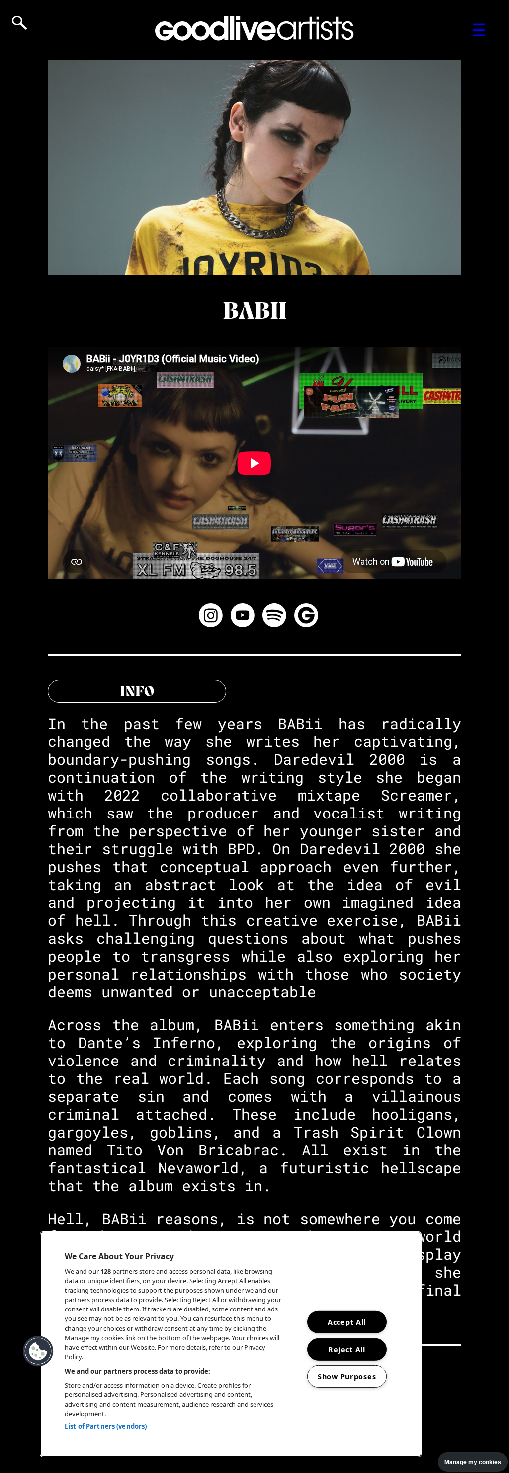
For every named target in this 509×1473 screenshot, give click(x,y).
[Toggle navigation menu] (479, 29)
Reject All (346, 1349)
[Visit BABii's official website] (306, 616)
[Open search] (19, 23)
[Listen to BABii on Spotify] (274, 616)
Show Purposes (347, 1376)
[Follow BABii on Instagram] (211, 616)
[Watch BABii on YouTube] (242, 616)
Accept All (347, 1322)
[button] (38, 1351)
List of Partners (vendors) (106, 1426)
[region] (231, 1344)
